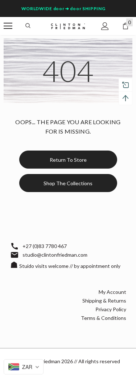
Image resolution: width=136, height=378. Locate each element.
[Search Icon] (27, 26)
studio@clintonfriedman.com (54, 255)
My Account (112, 292)
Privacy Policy (110, 309)
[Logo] (68, 26)
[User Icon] (105, 26)
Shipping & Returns (104, 300)
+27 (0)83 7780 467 (44, 246)
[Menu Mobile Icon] (8, 26)
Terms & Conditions (103, 318)
